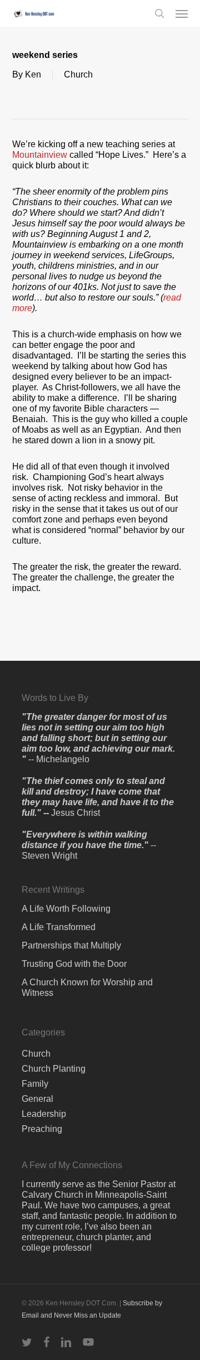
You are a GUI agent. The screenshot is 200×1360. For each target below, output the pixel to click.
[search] (159, 13)
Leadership (44, 1114)
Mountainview (40, 154)
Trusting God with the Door (74, 964)
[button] (182, 13)
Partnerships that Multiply (71, 945)
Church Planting (54, 1068)
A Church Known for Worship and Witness (87, 987)
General (37, 1099)
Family (35, 1083)
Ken (33, 74)
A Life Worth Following (66, 908)
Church (78, 74)
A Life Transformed (59, 927)
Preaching (42, 1129)
